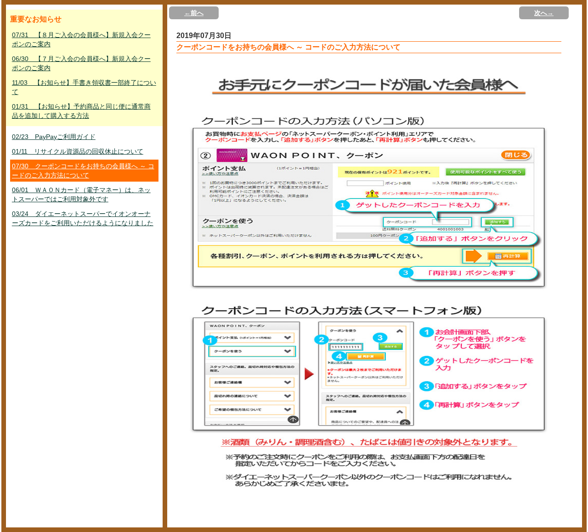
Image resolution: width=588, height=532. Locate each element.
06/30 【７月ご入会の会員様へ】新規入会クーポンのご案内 (81, 63)
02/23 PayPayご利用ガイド (54, 136)
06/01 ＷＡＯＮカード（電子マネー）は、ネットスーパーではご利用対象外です (81, 194)
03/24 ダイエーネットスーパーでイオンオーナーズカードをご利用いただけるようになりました (82, 218)
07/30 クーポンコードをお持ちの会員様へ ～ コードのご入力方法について (83, 170)
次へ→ (544, 13)
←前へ (194, 13)
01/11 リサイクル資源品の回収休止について (77, 151)
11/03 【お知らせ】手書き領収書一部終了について (84, 87)
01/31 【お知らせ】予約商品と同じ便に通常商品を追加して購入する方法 (81, 111)
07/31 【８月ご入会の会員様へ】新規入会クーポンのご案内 (81, 39)
